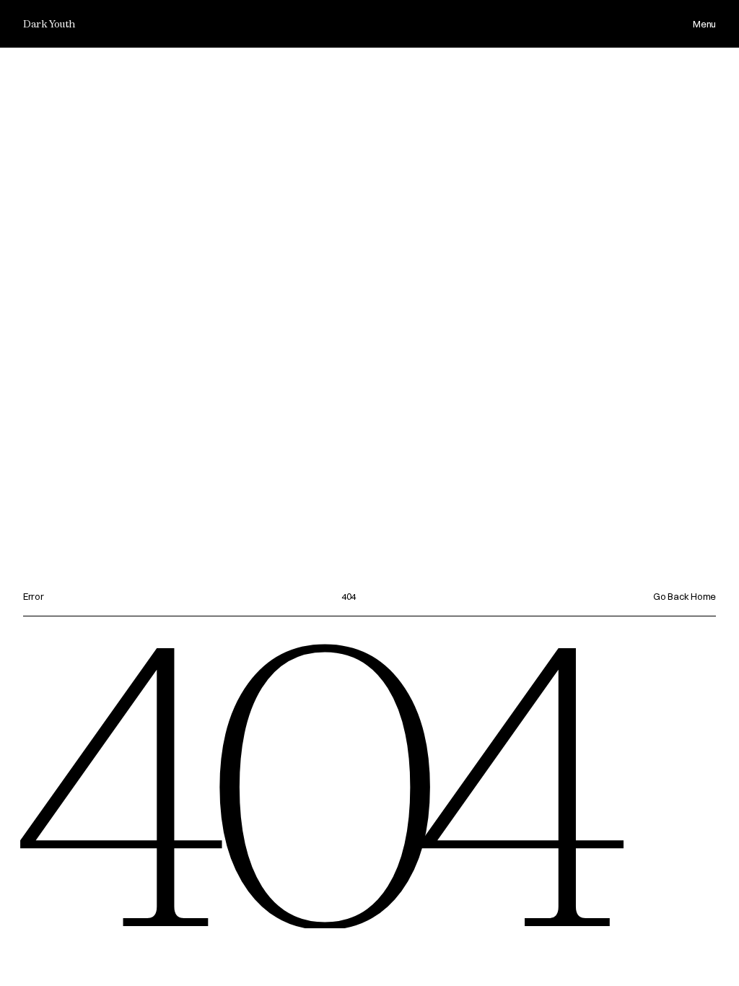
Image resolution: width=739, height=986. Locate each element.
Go (660, 596)
